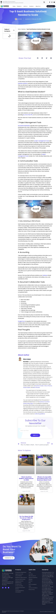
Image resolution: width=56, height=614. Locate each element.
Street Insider (26, 387)
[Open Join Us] (27, 6)
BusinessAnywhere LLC (15, 611)
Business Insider (39, 386)
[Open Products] (21, 6)
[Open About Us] (40, 6)
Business (24, 29)
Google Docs (21, 321)
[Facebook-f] (3, 587)
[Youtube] (8, 587)
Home (19, 29)
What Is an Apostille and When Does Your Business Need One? (44, 478)
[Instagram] (5, 587)
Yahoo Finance (48, 386)
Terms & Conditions (44, 611)
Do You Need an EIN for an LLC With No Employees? (26, 517)
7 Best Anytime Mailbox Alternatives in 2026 (26, 478)
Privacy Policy (51, 611)
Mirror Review (36, 387)
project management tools (41, 141)
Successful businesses (24, 125)
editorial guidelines (40, 414)
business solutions (23, 83)
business (45, 275)
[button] (44, 2)
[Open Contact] (33, 6)
